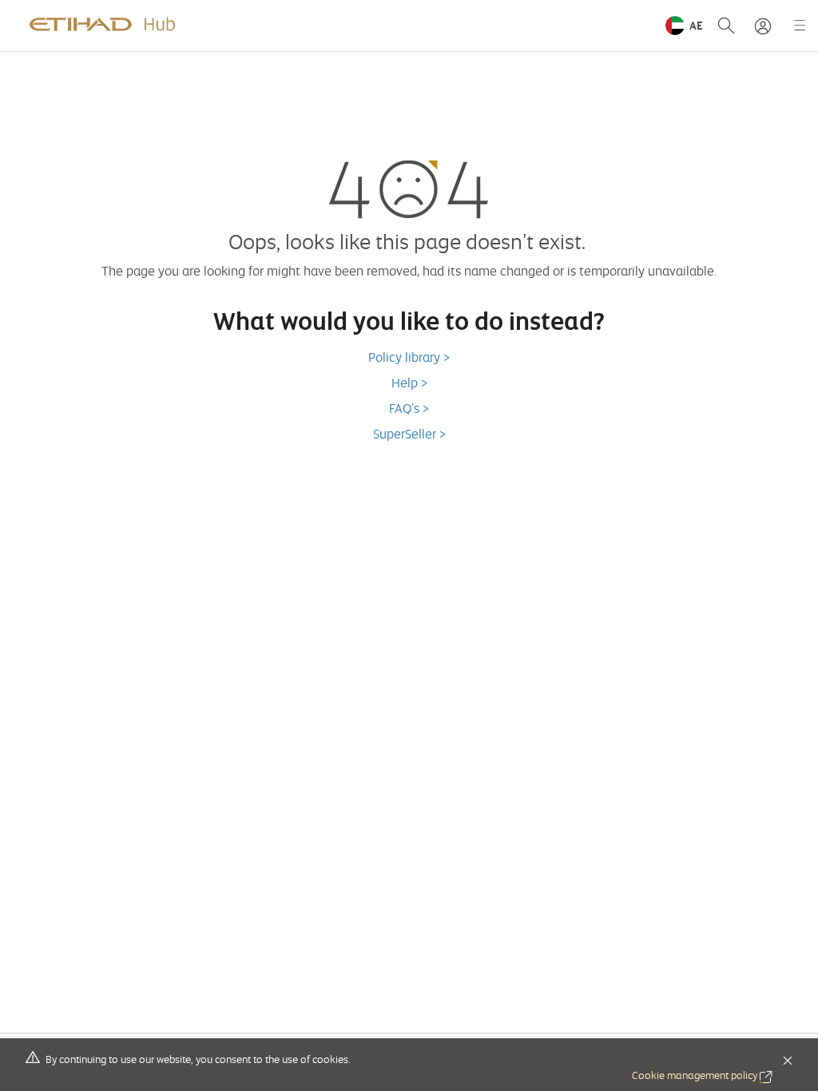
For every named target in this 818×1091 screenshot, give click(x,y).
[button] (684, 25)
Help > (409, 382)
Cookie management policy (702, 1075)
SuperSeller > (409, 433)
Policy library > (409, 357)
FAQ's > (409, 408)
